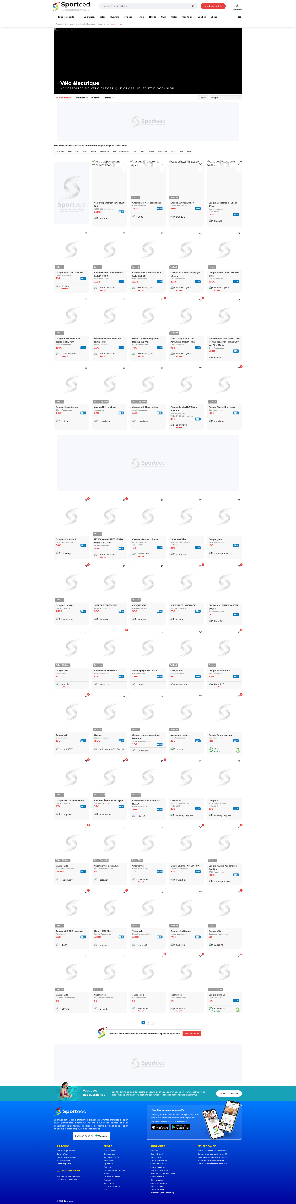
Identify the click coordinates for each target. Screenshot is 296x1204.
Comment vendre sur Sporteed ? (211, 1151)
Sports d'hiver (156, 1157)
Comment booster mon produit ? (212, 1164)
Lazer (181, 151)
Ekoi (70, 151)
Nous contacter (229, 1093)
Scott (189, 151)
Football (107, 1180)
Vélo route (108, 1167)
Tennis (140, 17)
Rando (152, 17)
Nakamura (104, 151)
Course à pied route (112, 1186)
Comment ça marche (66, 1151)
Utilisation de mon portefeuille (210, 1160)
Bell (114, 151)
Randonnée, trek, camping (162, 1193)
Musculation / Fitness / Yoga (162, 1173)
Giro (85, 151)
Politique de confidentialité (68, 1176)
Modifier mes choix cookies (68, 1180)
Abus (173, 151)
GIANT (152, 151)
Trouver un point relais (66, 1157)
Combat (201, 17)
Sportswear (109, 1183)
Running (114, 17)
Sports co (187, 17)
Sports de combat (158, 1164)
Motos (174, 17)
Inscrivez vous (192, 1033)
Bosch (93, 151)
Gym (163, 17)
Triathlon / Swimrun (159, 1170)
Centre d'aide (62, 1154)
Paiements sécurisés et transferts (212, 1157)
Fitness (128, 17)
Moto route (108, 1160)
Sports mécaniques (159, 1160)
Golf (105, 1189)
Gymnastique (109, 1154)
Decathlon (60, 151)
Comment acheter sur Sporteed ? (212, 1154)
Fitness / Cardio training (114, 1170)
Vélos (102, 17)
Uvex (135, 151)
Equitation (89, 17)
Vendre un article (213, 6)
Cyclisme (154, 1151)
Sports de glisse (157, 1186)
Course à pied (156, 1154)
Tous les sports (66, 17)
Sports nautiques (158, 1167)
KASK (143, 151)
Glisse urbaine (156, 1180)
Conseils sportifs (64, 1164)
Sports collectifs (157, 1177)
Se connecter (237, 9)
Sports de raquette (158, 1183)
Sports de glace (157, 1189)
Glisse (214, 17)
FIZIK (77, 151)
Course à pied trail (112, 1177)
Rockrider (162, 151)
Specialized (124, 151)
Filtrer (202, 98)
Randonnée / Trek (111, 1157)
